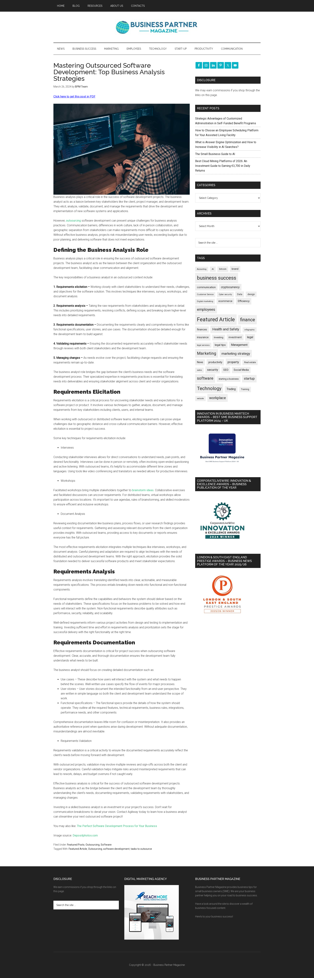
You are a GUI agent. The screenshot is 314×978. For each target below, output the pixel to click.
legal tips (220, 345)
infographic (249, 330)
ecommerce (225, 301)
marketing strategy (236, 353)
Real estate (250, 362)
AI (213, 269)
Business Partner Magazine (157, 27)
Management (239, 345)
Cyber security (225, 294)
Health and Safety (225, 329)
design (251, 294)
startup (249, 379)
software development (116, 848)
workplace (217, 398)
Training (245, 389)
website (200, 398)
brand (235, 268)
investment (235, 337)
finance (247, 319)
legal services (203, 345)
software (205, 378)
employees (206, 309)
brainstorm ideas (143, 490)
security (212, 369)
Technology (209, 388)
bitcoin (222, 269)
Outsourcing (93, 844)
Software (106, 844)
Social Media (241, 369)
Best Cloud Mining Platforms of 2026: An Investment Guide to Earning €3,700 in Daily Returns (222, 165)
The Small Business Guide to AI (215, 154)
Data (239, 294)
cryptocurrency (230, 287)
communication (206, 287)
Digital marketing (205, 301)
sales (199, 370)
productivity (215, 362)
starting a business (229, 378)
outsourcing (73, 220)
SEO (225, 369)
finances (202, 329)
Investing (218, 337)
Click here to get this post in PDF (74, 96)
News (200, 362)
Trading (231, 389)
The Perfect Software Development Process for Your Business (117, 826)
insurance (203, 337)
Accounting (201, 269)
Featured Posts (75, 844)
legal (250, 337)
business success (216, 278)
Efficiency (243, 301)
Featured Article (78, 848)
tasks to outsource (141, 848)
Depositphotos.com (85, 835)
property (233, 362)
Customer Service (205, 294)
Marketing (206, 353)
